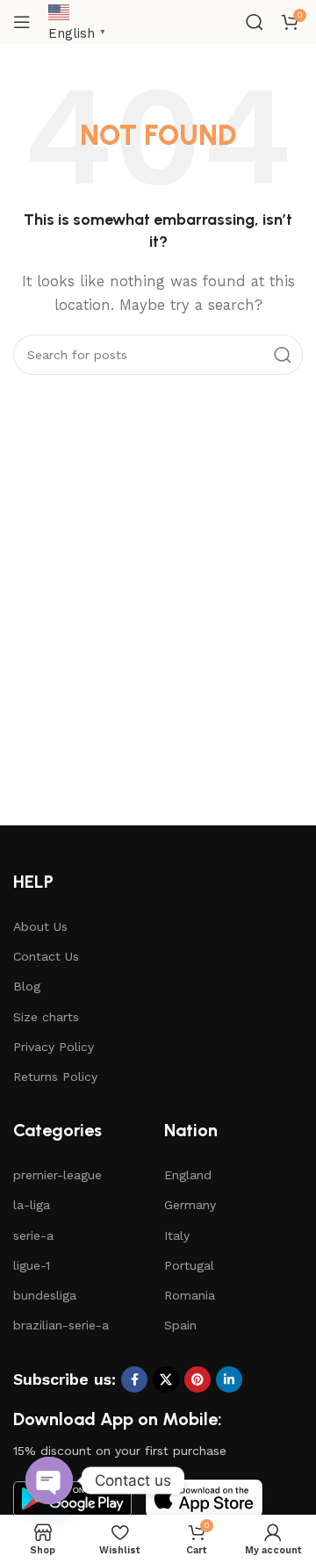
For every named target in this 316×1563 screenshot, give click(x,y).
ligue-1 (31, 1265)
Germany (190, 1205)
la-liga (31, 1205)
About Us (40, 926)
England (188, 1175)
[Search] (254, 22)
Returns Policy (55, 1077)
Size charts (46, 1017)
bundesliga (44, 1295)
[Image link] (204, 1498)
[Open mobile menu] (22, 22)
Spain (180, 1325)
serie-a (33, 1235)
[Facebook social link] (134, 1379)
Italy (177, 1235)
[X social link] (166, 1379)
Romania (189, 1295)
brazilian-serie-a (61, 1325)
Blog (26, 986)
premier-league (57, 1175)
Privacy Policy (53, 1047)
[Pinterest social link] (197, 1379)
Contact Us (46, 956)
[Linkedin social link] (229, 1379)
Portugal (189, 1265)
